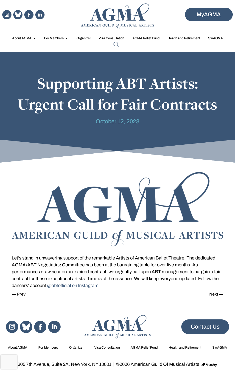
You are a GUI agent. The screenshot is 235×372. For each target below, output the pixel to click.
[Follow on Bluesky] (17, 14)
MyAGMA (209, 14)
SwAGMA (215, 38)
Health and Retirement (184, 38)
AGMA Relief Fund (145, 38)
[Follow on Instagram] (6, 14)
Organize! (83, 38)
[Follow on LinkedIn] (40, 14)
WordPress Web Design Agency (209, 364)
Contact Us (205, 327)
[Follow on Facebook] (29, 14)
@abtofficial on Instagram (72, 285)
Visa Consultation (111, 38)
